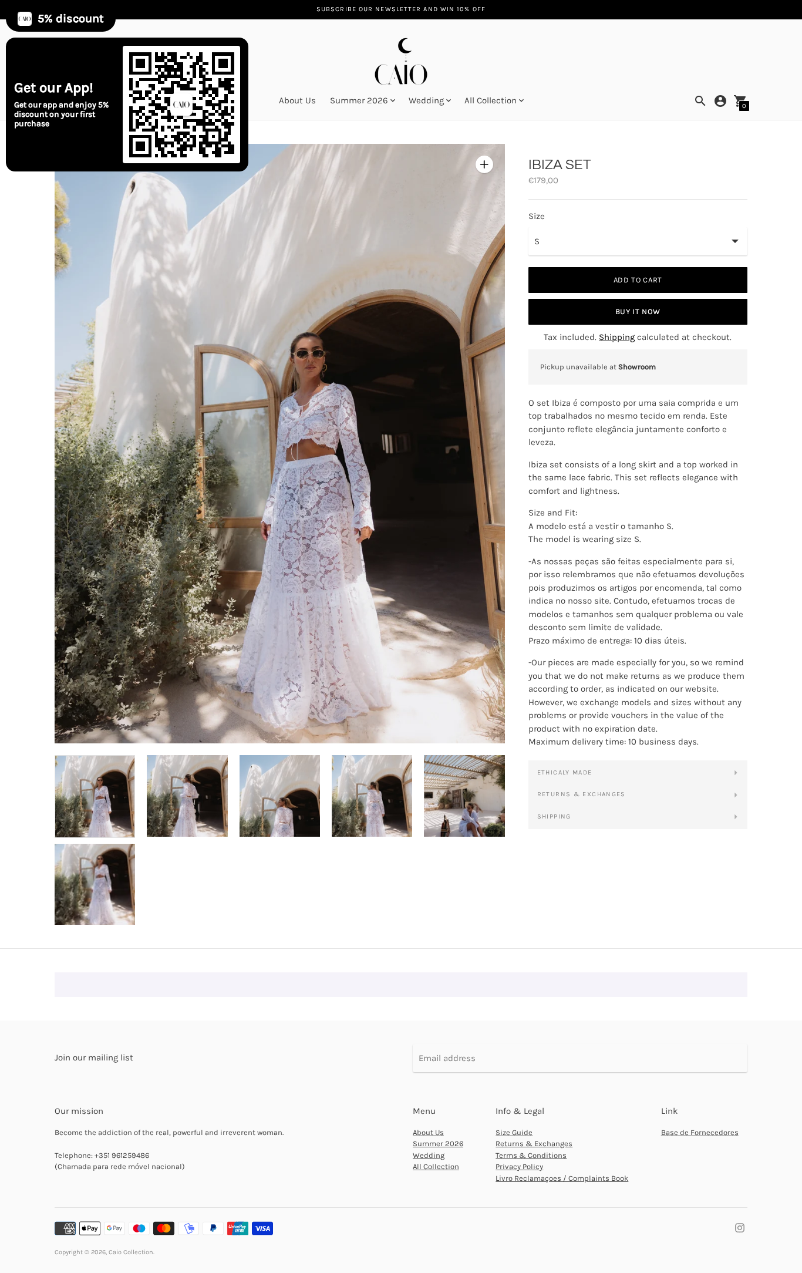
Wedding (428, 1155)
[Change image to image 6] (95, 884)
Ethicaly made (564, 772)
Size (536, 216)
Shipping (617, 337)
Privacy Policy (519, 1166)
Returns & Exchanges (581, 794)
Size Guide (514, 1132)
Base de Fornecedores (700, 1132)
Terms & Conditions (531, 1155)
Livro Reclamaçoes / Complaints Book (562, 1178)
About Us (297, 100)
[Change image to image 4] (372, 795)
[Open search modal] (700, 101)
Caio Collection (131, 1252)
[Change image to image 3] (280, 795)
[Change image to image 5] (464, 795)
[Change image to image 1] (95, 796)
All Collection (436, 1166)
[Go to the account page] (720, 101)
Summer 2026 (438, 1143)
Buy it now (638, 311)
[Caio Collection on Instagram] (739, 1226)
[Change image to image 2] (187, 795)
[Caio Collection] (401, 62)
